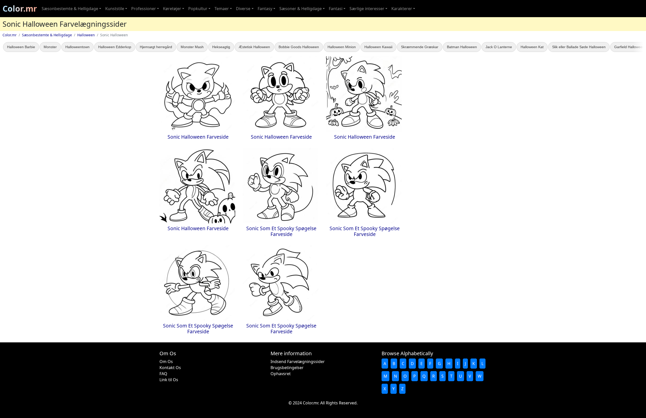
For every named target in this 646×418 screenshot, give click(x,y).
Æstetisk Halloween (254, 47)
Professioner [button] (143, 8)
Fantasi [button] (335, 8)
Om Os (166, 361)
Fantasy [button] (265, 8)
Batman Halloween (462, 47)
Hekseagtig (221, 47)
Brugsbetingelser (287, 367)
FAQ (163, 373)
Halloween (86, 35)
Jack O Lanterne (499, 47)
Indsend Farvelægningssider (298, 361)
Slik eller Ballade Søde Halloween (579, 47)
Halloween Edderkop (114, 47)
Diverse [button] (243, 8)
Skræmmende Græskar (419, 47)
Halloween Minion (342, 47)
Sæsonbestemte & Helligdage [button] (70, 8)
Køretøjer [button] (172, 8)
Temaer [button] (221, 8)
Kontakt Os (170, 367)
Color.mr (20, 8)
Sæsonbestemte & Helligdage (47, 35)
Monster (50, 47)
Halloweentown (77, 47)
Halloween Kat (532, 47)
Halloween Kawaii (378, 47)
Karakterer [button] (401, 8)
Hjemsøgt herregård (156, 47)
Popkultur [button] (197, 8)
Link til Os (168, 379)
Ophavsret (281, 373)
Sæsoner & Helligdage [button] (300, 8)
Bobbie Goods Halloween (299, 47)
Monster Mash (192, 47)
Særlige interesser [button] (366, 8)
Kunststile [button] (114, 8)
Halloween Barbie (21, 47)
